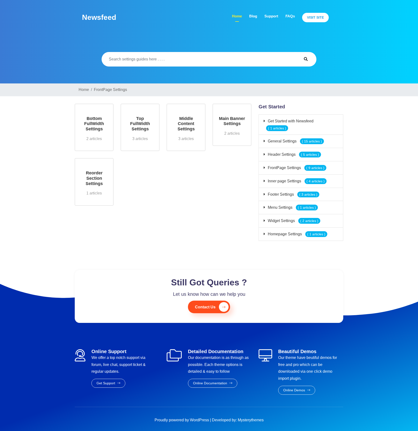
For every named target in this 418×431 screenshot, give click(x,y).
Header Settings (293, 154)
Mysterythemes (251, 420)
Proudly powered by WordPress (182, 420)
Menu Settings (291, 207)
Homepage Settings (296, 234)
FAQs (290, 16)
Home (237, 16)
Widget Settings (292, 221)
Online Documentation (210, 383)
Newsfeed (99, 17)
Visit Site (315, 17)
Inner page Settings (296, 181)
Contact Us (205, 307)
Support (271, 16)
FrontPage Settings (295, 168)
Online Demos (294, 390)
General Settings (294, 141)
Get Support (106, 383)
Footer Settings (292, 194)
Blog (253, 16)
